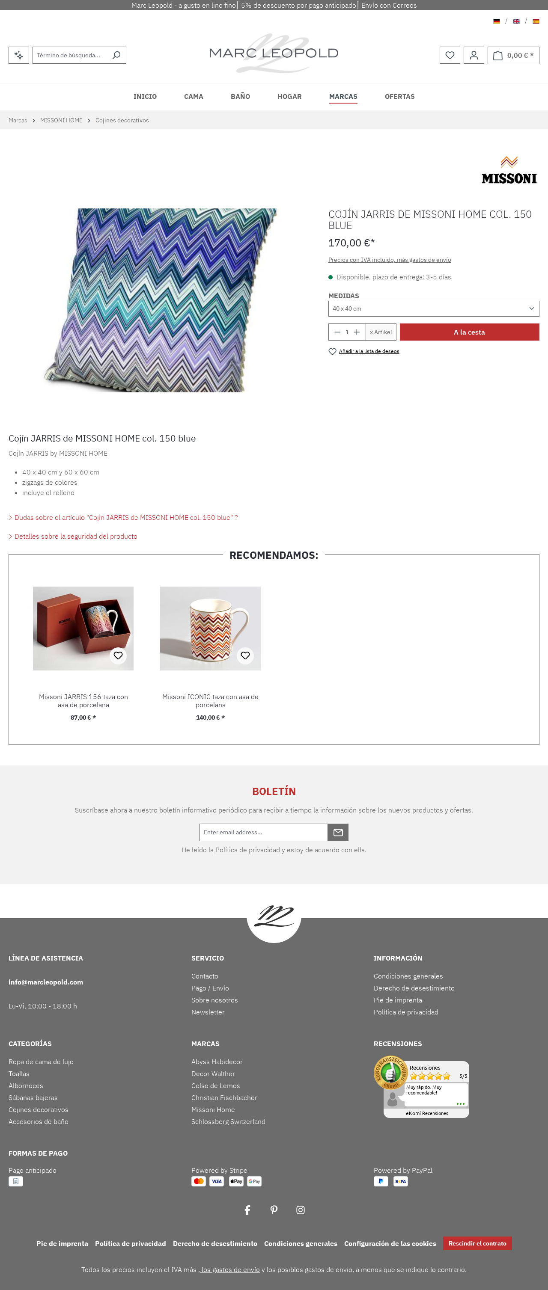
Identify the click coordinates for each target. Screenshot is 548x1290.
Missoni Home (213, 1109)
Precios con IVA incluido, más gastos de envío (389, 260)
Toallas (19, 1073)
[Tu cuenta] (474, 55)
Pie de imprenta (398, 1000)
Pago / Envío (210, 988)
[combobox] (70, 55)
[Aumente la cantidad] (357, 332)
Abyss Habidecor (217, 1061)
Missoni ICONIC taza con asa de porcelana (210, 701)
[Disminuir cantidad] (337, 332)
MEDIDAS (343, 295)
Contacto (204, 976)
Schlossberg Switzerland (228, 1121)
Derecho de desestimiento (414, 988)
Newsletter (208, 1012)
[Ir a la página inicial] (274, 53)
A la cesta (469, 332)
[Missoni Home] (509, 169)
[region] (160, 300)
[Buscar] (116, 55)
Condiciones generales (408, 976)
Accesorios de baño (38, 1121)
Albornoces (26, 1085)
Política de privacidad (247, 849)
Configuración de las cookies (390, 1243)
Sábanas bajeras (33, 1097)
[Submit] (338, 832)
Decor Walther (213, 1073)
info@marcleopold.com (46, 982)
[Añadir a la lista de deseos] (118, 655)
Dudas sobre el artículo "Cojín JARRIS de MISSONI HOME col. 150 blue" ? (125, 517)
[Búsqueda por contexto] (19, 55)
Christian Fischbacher (224, 1097)
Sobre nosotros (214, 1000)
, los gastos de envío (229, 1269)
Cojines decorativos (38, 1109)
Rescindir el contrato (477, 1243)
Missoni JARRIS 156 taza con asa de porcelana (83, 701)
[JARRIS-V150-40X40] (159, 300)
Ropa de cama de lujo (41, 1061)
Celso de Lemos (215, 1085)
